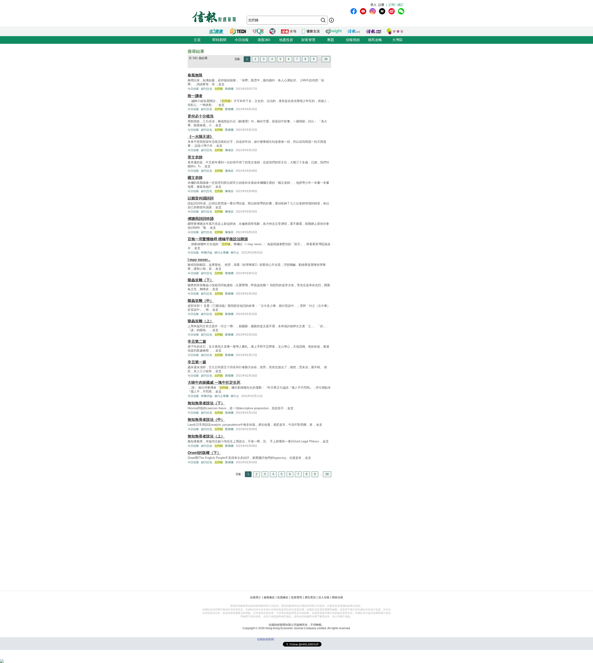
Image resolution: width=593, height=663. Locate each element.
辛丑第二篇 (197, 341)
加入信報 (323, 597)
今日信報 (242, 40)
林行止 (235, 252)
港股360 (264, 40)
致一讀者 (195, 96)
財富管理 (308, 40)
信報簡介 (255, 597)
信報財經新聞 (265, 639)
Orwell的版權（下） (204, 453)
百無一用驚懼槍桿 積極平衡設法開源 (218, 239)
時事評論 (206, 252)
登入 (373, 4)
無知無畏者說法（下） (206, 403)
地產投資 (286, 40)
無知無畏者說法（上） (206, 436)
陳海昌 (229, 150)
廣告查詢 (310, 597)
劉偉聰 (229, 88)
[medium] (382, 11)
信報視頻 (353, 40)
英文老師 (195, 157)
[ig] (372, 11)
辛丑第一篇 (197, 362)
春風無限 (195, 75)
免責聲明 (296, 597)
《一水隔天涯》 (201, 137)
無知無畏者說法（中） (206, 420)
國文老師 (195, 178)
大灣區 (397, 40)
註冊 (381, 4)
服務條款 (269, 597)
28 (326, 59)
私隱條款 (282, 597)
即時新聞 (219, 40)
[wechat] (401, 11)
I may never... (199, 260)
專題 (330, 40)
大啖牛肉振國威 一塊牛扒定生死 (214, 382)
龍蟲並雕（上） (201, 321)
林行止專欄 (221, 252)
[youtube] (363, 11)
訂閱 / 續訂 (396, 4)
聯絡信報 (337, 597)
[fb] (353, 11)
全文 (221, 84)
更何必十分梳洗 (201, 116)
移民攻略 (375, 40)
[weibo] (391, 11)
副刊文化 (206, 88)
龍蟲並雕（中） (201, 301)
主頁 (197, 40)
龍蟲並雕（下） (201, 280)
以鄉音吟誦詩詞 (201, 198)
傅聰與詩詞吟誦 (201, 219)
